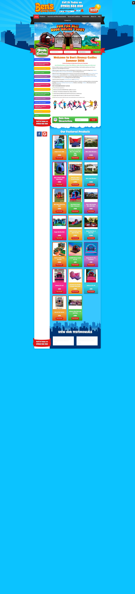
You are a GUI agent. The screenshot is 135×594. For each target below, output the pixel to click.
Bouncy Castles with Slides (41, 80)
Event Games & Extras (40, 89)
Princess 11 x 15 (59, 285)
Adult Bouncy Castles (40, 98)
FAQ (99, 16)
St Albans (84, 82)
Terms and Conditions (74, 16)
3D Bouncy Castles (39, 72)
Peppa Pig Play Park (59, 232)
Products (42, 16)
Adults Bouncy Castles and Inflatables (65, 71)
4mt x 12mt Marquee (91, 152)
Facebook (66, 79)
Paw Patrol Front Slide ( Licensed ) (75, 205)
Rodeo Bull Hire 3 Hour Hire (91, 232)
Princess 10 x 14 (91, 285)
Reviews (70, 79)
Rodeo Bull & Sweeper (40, 102)
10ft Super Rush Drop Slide (59, 205)
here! (78, 79)
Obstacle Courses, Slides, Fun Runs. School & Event (42, 94)
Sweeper (63, 77)
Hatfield (63, 82)
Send (93, 120)
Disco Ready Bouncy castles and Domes (42, 85)
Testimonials (85, 16)
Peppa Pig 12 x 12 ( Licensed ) (91, 258)
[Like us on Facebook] (39, 134)
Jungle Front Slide (59, 152)
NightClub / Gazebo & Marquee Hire (40, 107)
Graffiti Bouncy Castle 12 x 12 (75, 258)
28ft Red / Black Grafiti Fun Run (75, 178)
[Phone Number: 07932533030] (72, 6)
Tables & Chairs (39, 111)
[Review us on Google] (44, 134)
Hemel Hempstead (69, 82)
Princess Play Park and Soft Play (75, 312)
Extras (68, 74)
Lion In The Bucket (59, 312)
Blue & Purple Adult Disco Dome (59, 178)
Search (97, 52)
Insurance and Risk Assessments (57, 16)
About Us (93, 16)
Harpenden (58, 82)
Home (36, 16)
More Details (59, 157)
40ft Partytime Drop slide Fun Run (75, 232)
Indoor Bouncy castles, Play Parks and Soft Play (41, 64)
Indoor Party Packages (40, 68)
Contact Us (67, 20)
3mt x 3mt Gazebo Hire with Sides (91, 205)
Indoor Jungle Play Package (59, 258)
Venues (37, 115)
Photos (75, 79)
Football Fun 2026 (39, 59)
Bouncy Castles (91, 73)
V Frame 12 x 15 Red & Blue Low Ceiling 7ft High (75, 151)
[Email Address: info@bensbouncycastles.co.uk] (67, 9)
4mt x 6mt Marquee (91, 178)
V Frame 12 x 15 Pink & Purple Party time (75, 285)
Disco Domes (57, 74)
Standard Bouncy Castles (41, 76)
